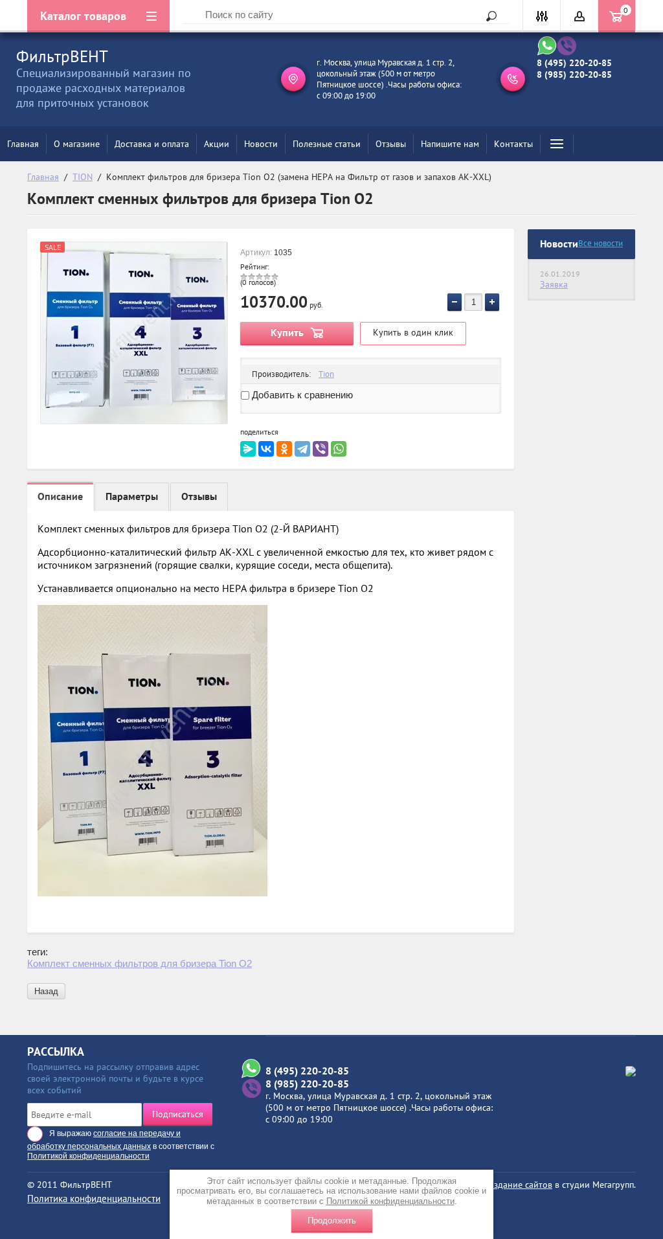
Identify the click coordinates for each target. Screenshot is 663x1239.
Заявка (554, 284)
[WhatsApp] (338, 449)
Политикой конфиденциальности (390, 1201)
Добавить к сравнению (301, 394)
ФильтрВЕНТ (62, 56)
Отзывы (391, 144)
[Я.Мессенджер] (248, 449)
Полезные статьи (327, 144)
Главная (23, 144)
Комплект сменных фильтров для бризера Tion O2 (139, 963)
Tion (326, 374)
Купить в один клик (413, 332)
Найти (487, 16)
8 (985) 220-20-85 (574, 74)
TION (83, 177)
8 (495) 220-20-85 (574, 63)
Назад (46, 991)
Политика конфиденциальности (94, 1198)
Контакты (513, 144)
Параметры (132, 496)
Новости (261, 144)
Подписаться (177, 1114)
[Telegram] (302, 449)
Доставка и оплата (152, 144)
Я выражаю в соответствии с (120, 1145)
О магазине (77, 144)
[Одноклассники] (284, 449)
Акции (216, 144)
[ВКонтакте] (266, 449)
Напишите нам (450, 144)
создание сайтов (518, 1184)
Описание (60, 496)
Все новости (600, 243)
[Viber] (320, 449)
